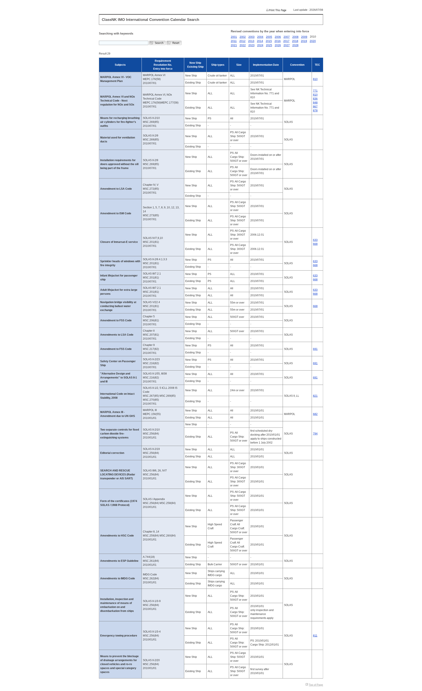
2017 (286, 41)
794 (315, 433)
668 (315, 243)
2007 (287, 36)
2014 (260, 41)
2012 (242, 41)
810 (315, 79)
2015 (269, 41)
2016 (278, 41)
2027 (287, 45)
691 (315, 349)
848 (315, 102)
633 (315, 240)
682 (315, 414)
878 (315, 110)
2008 (295, 36)
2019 (304, 41)
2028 (295, 45)
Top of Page (316, 684)
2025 (269, 45)
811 (315, 635)
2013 (251, 41)
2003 (251, 36)
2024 (260, 45)
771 (315, 90)
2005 (269, 36)
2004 (260, 36)
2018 (295, 41)
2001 (234, 36)
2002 (243, 36)
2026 (278, 45)
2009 (304, 36)
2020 (313, 41)
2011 (234, 41)
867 (315, 106)
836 (315, 98)
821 (315, 395)
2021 (234, 45)
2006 (278, 36)
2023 (251, 45)
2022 (243, 45)
